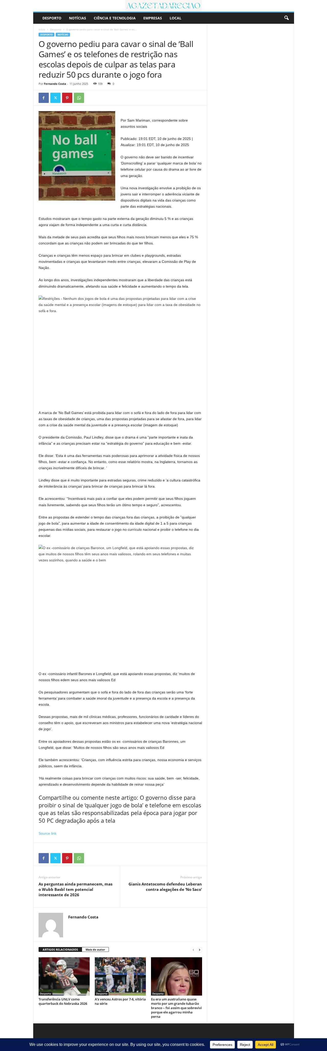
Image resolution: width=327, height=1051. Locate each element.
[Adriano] (163, 5)
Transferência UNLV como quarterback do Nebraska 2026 (63, 1001)
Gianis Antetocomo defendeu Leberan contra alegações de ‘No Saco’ (165, 886)
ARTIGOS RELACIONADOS (60, 949)
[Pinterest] (67, 98)
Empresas (152, 18)
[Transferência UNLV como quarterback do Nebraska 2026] (64, 976)
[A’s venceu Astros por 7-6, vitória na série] (120, 976)
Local (175, 18)
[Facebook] (44, 98)
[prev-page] (193, 949)
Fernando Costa (55, 84)
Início (42, 29)
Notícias (77, 18)
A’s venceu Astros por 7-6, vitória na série (120, 1001)
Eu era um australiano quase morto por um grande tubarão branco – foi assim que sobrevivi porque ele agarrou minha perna (176, 1008)
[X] (55, 98)
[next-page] (199, 949)
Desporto (51, 18)
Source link (47, 833)
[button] (286, 18)
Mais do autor (95, 949)
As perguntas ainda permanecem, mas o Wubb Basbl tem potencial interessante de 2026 (75, 889)
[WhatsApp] (79, 98)
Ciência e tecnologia (115, 18)
